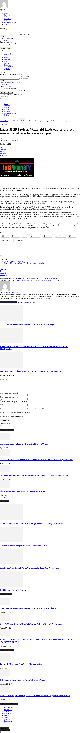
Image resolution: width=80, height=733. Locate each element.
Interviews (7, 21)
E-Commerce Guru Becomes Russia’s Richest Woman (23, 680)
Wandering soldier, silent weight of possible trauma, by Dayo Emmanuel (31, 371)
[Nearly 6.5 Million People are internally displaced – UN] (11, 541)
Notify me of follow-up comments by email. (16, 412)
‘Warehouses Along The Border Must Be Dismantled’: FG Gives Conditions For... (34, 475)
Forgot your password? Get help (10, 82)
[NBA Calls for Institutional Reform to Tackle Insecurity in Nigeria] (11, 320)
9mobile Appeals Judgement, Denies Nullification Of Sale (24, 444)
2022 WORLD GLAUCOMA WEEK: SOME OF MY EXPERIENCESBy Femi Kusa (36, 460)
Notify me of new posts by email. (13, 416)
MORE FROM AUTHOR (26, 302)
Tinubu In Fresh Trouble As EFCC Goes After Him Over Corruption (29, 568)
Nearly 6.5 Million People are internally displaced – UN (23, 546)
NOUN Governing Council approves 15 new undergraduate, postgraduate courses (35, 696)
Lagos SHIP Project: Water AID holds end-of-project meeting (24, 263)
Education (7, 19)
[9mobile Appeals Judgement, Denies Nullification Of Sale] (5, 440)
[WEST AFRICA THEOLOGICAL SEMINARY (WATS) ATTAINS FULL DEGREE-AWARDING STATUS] (5, 636)
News (6, 121)
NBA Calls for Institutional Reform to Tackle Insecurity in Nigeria (28, 324)
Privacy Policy (5, 40)
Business (7, 15)
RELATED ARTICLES (8, 302)
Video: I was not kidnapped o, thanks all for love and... (24, 491)
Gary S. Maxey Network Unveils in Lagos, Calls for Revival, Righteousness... (33, 624)
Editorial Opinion (10, 22)
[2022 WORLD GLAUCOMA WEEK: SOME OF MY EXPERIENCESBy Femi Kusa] (5, 455)
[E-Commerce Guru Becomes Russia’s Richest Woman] (5, 676)
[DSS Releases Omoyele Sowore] (11, 586)
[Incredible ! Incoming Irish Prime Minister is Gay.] (5, 660)
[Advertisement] (24, 180)
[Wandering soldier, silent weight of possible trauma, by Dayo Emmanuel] (11, 367)
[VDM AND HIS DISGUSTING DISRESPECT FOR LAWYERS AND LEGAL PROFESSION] (11, 343)
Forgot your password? (7, 38)
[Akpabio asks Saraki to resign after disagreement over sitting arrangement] (11, 519)
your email (22, 46)
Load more (3, 497)
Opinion (7, 24)
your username (24, 32)
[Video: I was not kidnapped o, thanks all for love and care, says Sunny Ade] (5, 487)
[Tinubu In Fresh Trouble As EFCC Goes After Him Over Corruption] (11, 564)
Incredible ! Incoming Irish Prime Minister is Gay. (21, 664)
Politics (6, 17)
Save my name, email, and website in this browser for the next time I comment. (28, 409)
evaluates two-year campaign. (14, 261)
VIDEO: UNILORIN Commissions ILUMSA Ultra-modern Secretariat (33, 278)
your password (24, 34)
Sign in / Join (8, 54)
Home (6, 13)
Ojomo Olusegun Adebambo (9, 140)
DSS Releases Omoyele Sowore (13, 590)
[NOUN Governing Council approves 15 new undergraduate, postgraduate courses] (5, 692)
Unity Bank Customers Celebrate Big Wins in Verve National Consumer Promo (34, 280)
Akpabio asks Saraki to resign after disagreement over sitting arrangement (32, 523)
